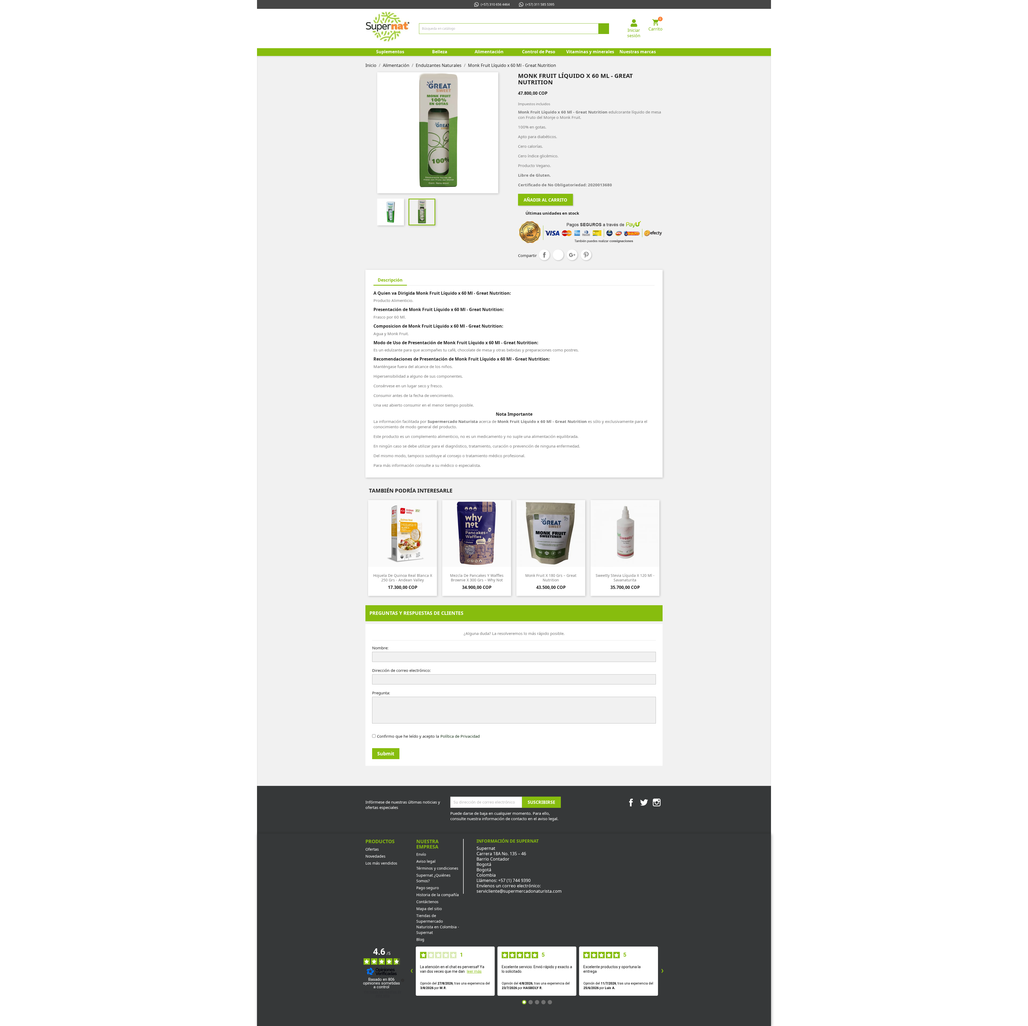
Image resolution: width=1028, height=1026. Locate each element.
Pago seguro (427, 887)
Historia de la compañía (437, 894)
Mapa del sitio (429, 908)
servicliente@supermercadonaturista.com (519, 891)
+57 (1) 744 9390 (514, 880)
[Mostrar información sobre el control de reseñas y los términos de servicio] (402, 980)
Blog (420, 939)
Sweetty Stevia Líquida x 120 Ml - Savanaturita (625, 578)
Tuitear (558, 254)
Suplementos (390, 52)
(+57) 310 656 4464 (495, 4)
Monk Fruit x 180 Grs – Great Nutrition (550, 578)
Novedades (375, 856)
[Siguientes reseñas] (662, 971)
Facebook (631, 802)
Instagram (656, 802)
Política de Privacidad (460, 736)
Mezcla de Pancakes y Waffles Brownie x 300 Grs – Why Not (477, 578)
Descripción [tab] (390, 280)
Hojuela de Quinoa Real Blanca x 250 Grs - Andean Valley (402, 578)
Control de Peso (538, 52)
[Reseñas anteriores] (411, 971)
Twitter (643, 802)
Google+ (572, 254)
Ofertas (372, 849)
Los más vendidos (381, 863)
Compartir (544, 254)
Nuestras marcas (637, 52)
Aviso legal (426, 861)
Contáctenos (427, 901)
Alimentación (489, 52)
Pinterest (586, 254)
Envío (421, 854)
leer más (474, 971)
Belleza (439, 52)
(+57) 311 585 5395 (540, 4)
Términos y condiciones (437, 868)
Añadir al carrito (545, 200)
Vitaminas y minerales (589, 52)
